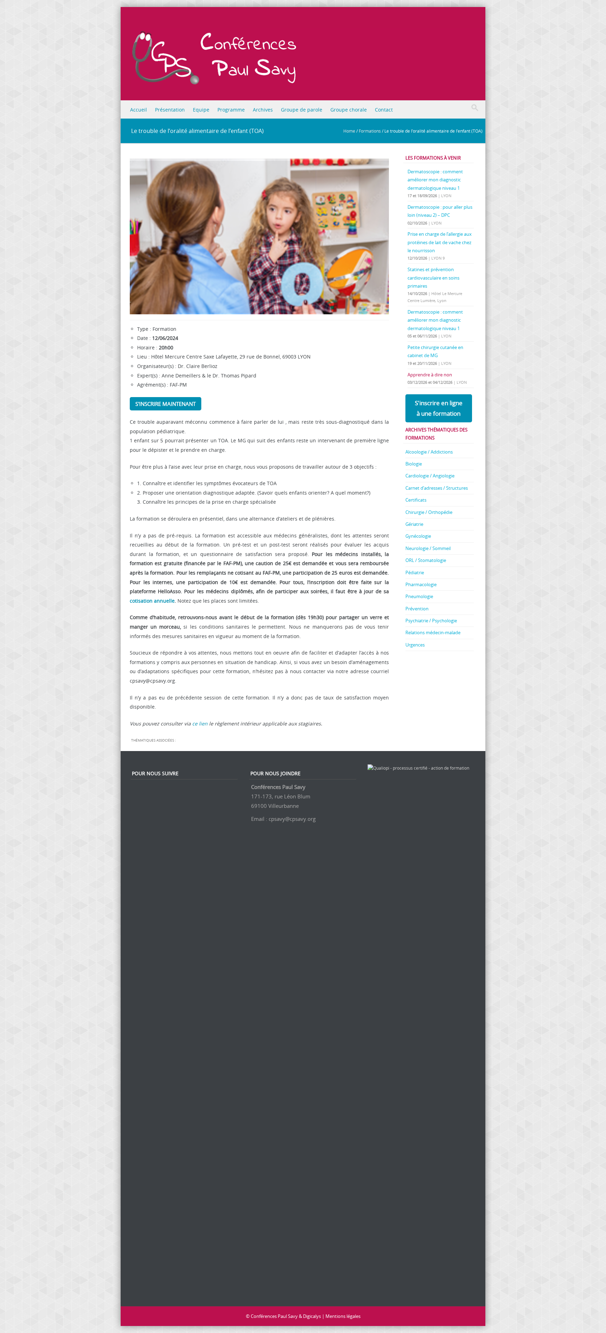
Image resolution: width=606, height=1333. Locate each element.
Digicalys (312, 1316)
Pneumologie (419, 596)
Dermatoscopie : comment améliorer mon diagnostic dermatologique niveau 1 (435, 179)
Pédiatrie (414, 572)
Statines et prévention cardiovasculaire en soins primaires (433, 277)
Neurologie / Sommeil (428, 548)
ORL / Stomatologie (425, 560)
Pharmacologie (421, 584)
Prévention (417, 608)
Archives (263, 109)
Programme (231, 109)
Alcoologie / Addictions (429, 452)
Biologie (413, 464)
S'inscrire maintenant (165, 403)
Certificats (415, 500)
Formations (370, 131)
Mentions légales (343, 1316)
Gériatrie (414, 524)
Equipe (201, 109)
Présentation (170, 109)
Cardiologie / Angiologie (429, 476)
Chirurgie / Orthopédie (428, 512)
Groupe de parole (301, 109)
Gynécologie (418, 536)
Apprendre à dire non (430, 374)
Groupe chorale (348, 109)
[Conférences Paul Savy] (308, 55)
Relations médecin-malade (432, 632)
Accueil (138, 109)
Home (349, 131)
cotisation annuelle (152, 600)
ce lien (200, 723)
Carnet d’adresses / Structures (436, 488)
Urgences (415, 645)
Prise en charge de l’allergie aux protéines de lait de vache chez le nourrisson (440, 242)
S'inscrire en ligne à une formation (439, 408)
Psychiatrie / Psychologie (431, 620)
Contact (384, 109)
